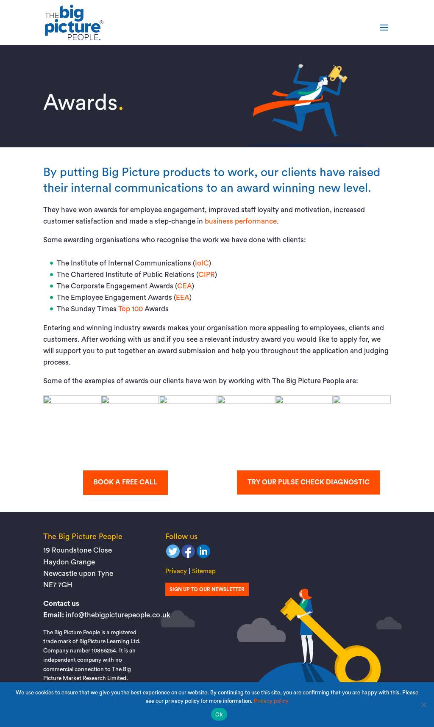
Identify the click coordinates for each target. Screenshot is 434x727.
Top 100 (130, 308)
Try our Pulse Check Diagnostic (309, 482)
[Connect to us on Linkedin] (203, 553)
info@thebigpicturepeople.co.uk (118, 615)
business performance (241, 221)
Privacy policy (271, 701)
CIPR (206, 274)
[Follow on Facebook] (188, 553)
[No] (423, 704)
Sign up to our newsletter (207, 589)
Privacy (176, 571)
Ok (219, 714)
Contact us (61, 603)
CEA (184, 286)
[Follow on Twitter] (173, 553)
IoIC (202, 263)
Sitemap (204, 571)
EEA (182, 297)
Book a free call (125, 482)
